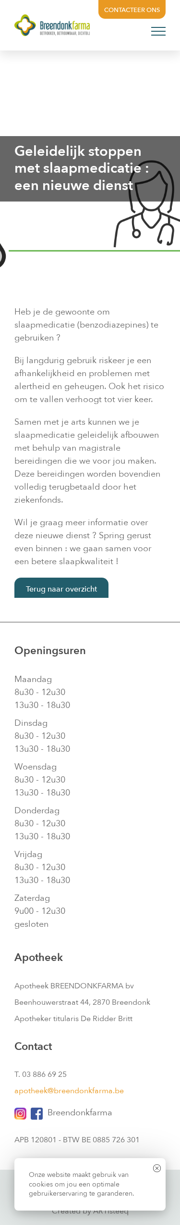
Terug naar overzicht (61, 589)
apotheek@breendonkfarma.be (69, 1091)
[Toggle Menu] (159, 31)
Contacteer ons (132, 10)
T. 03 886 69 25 (40, 1074)
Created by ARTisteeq (90, 1211)
